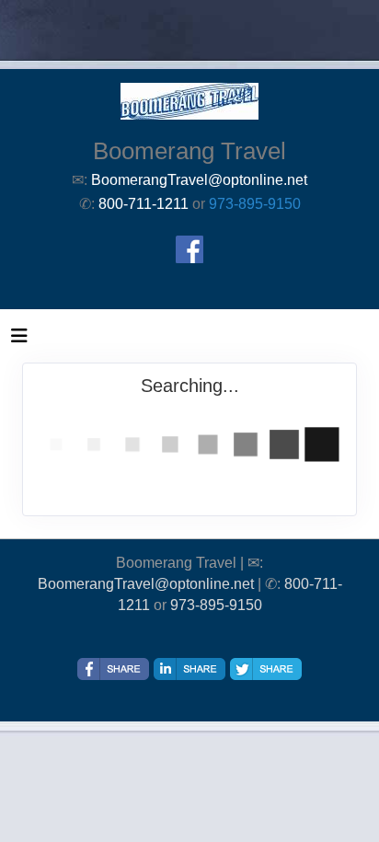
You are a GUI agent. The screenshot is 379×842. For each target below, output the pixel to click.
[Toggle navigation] (19, 340)
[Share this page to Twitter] (266, 669)
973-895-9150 (255, 204)
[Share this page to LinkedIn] (189, 669)
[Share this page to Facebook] (113, 669)
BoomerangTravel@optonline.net (146, 584)
